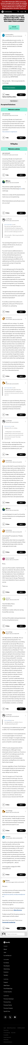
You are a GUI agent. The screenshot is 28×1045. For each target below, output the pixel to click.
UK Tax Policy (6, 1039)
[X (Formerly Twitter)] (10, 1017)
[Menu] (25, 12)
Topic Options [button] (13, 101)
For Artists (6, 963)
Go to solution (14, 28)
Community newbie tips (8, 922)
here (20, 188)
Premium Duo (7, 1002)
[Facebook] (15, 1017)
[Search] (18, 12)
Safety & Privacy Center (11, 1028)
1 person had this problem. (9, 97)
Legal (5, 1028)
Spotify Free (7, 1011)
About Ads (13, 1032)
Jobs (5, 952)
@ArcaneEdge (7, 720)
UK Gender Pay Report (8, 1042)
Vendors (6, 975)
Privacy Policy (6, 1030)
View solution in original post (9, 131)
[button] (25, 35)
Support (6, 982)
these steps (5, 8)
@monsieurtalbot (8, 224)
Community (8, 12)
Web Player (7, 985)
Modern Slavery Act (7, 1037)
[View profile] (3, 35)
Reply (21, 95)
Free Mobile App (8, 988)
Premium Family (8, 1005)
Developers (7, 966)
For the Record (7, 955)
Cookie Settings (7, 1032)
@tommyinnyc (7, 426)
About (5, 949)
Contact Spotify (8, 992)
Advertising (7, 969)
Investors (6, 972)
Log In (21, 11)
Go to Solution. (11, 87)
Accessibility (6, 1035)
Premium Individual (8, 999)
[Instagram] (5, 1017)
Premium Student (8, 1008)
